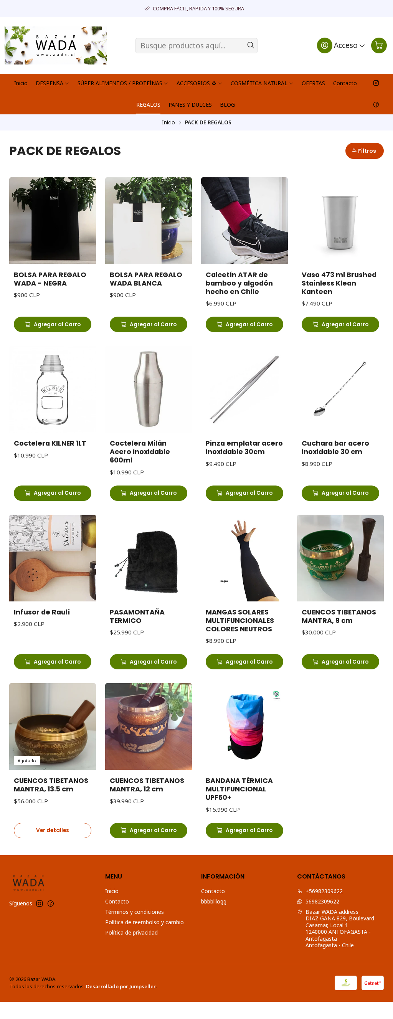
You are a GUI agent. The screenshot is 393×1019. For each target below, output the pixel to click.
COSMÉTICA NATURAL (259, 83)
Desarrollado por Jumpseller (121, 986)
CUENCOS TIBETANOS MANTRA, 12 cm (147, 785)
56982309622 (322, 901)
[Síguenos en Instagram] (376, 83)
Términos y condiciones (134, 911)
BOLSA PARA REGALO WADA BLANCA (146, 279)
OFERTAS (313, 83)
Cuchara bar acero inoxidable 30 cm (335, 447)
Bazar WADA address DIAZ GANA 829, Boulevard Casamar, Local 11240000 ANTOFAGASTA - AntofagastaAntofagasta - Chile (339, 928)
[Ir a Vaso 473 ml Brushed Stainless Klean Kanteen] (340, 220)
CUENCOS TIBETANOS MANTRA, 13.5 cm (51, 785)
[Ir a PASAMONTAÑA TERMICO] (148, 558)
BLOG (227, 104)
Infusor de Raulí (42, 612)
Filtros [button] (366, 151)
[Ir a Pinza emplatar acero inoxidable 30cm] (244, 389)
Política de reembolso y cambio (144, 922)
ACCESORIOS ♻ (196, 83)
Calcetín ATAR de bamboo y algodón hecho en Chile (239, 283)
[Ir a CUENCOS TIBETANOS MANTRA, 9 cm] (340, 558)
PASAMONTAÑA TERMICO (137, 616)
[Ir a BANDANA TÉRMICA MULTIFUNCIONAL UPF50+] (244, 726)
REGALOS (148, 104)
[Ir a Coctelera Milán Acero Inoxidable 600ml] (148, 389)
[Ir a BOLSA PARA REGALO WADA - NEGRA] (52, 220)
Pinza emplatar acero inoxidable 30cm (244, 447)
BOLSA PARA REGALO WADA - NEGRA (50, 279)
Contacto (345, 83)
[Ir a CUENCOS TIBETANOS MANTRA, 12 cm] (148, 726)
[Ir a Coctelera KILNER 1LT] (52, 389)
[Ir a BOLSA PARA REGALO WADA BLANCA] (148, 220)
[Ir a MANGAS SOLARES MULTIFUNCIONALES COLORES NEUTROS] (244, 558)
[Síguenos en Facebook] (376, 104)
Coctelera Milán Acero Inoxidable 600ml (140, 452)
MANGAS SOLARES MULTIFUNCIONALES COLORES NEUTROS (240, 621)
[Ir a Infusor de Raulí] (52, 558)
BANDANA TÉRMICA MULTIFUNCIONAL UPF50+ (239, 789)
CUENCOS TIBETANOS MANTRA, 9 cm (339, 616)
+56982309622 (324, 891)
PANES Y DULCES (190, 104)
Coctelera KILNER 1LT (50, 443)
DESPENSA (49, 83)
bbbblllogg (213, 901)
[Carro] (379, 45)
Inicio (21, 83)
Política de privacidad (131, 932)
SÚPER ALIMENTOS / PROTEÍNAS (120, 83)
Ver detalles (52, 830)
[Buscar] (251, 45)
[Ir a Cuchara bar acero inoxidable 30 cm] (340, 389)
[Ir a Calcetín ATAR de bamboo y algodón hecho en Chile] (244, 220)
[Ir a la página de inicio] (56, 45)
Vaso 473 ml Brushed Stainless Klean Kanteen (339, 283)
